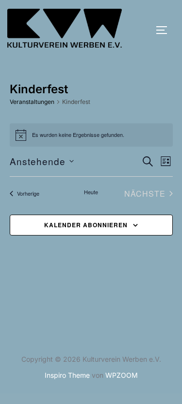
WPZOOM (121, 375)
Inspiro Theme (67, 375)
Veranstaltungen (32, 101)
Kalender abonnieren (86, 224)
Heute (91, 192)
